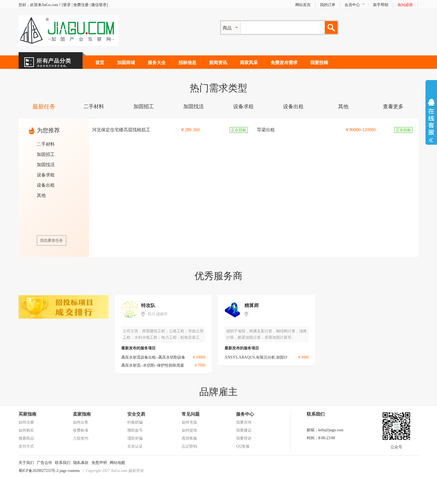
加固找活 (193, 106)
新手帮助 (380, 5)
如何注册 (26, 422)
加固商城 (126, 62)
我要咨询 (243, 422)
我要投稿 (319, 62)
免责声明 (99, 462)
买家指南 (27, 414)
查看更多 (393, 106)
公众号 (396, 447)
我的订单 (327, 5)
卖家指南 (82, 414)
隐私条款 (81, 462)
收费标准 (80, 430)
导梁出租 (266, 129)
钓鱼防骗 (135, 422)
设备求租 (243, 106)
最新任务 (43, 106)
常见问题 (191, 414)
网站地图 (117, 462)
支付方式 (26, 446)
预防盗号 (135, 430)
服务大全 (157, 62)
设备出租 (293, 106)
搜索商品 (26, 438)
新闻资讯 (218, 62)
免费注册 (81, 5)
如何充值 (189, 422)
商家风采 (249, 62)
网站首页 (303, 5)
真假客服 (189, 438)
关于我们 (26, 462)
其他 (343, 106)
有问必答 (405, 5)
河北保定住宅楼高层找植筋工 (121, 129)
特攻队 (148, 305)
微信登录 (99, 5)
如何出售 (80, 422)
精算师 (251, 305)
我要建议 (243, 430)
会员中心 (352, 5)
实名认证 (135, 446)
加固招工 (143, 106)
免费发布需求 (284, 62)
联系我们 (62, 462)
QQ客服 (243, 446)
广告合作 (44, 462)
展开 (431, 121)
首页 (99, 62)
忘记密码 (189, 446)
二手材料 (93, 106)
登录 (67, 5)
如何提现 (189, 430)
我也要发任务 (51, 240)
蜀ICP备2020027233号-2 (39, 470)
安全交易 (136, 414)
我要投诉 (243, 438)
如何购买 (26, 430)
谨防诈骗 (135, 438)
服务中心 (245, 414)
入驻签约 (80, 438)
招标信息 (187, 62)
